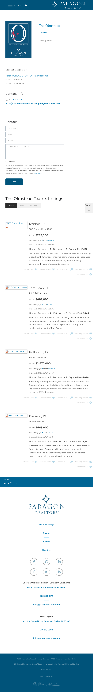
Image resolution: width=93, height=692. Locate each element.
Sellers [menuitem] (46, 542)
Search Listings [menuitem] (46, 525)
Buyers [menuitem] (46, 533)
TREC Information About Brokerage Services (33, 659)
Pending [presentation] (34, 205)
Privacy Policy (38, 173)
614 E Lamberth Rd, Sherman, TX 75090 (46, 588)
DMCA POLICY (46, 669)
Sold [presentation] (22, 205)
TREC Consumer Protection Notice (63, 659)
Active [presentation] (11, 205)
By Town (8, 483)
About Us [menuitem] (46, 550)
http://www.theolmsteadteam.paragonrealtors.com (33, 103)
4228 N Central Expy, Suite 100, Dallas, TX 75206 (46, 621)
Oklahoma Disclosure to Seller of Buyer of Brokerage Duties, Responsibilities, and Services (46, 664)
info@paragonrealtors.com (46, 604)
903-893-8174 (46, 596)
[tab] (11, 205)
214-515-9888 (26, 5)
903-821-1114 (18, 100)
